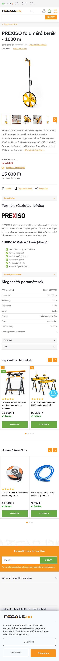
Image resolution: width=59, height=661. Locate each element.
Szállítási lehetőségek (15, 167)
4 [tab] (33, 433)
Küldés (48, 560)
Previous (50, 360)
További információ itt (25, 631)
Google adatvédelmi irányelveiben (25, 633)
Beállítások (29, 641)
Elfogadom (43, 653)
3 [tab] (30, 433)
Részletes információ (33, 150)
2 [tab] (28, 433)
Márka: (20, 48)
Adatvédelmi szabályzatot (43, 567)
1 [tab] (25, 433)
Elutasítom (16, 652)
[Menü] (55, 10)
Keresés (51, 17)
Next (55, 360)
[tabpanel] (15, 398)
